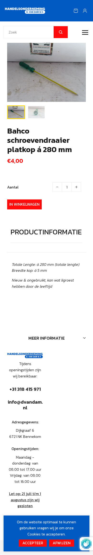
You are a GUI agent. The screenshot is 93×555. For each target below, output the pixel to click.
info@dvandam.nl (25, 404)
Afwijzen (62, 543)
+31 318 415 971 (25, 389)
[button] (14, 111)
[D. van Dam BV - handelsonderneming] (25, 10)
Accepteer (32, 543)
